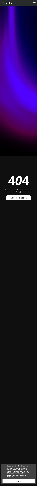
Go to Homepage (18, 197)
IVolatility (6, 3)
